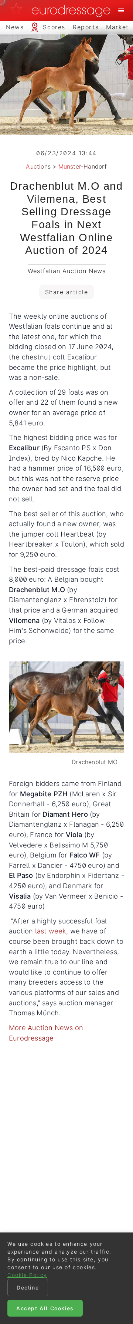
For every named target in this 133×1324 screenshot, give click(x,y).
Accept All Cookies (45, 1308)
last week (49, 931)
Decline (28, 1287)
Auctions (38, 166)
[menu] (121, 10)
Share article (66, 292)
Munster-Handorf (82, 166)
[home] (62, 10)
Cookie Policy (27, 1275)
